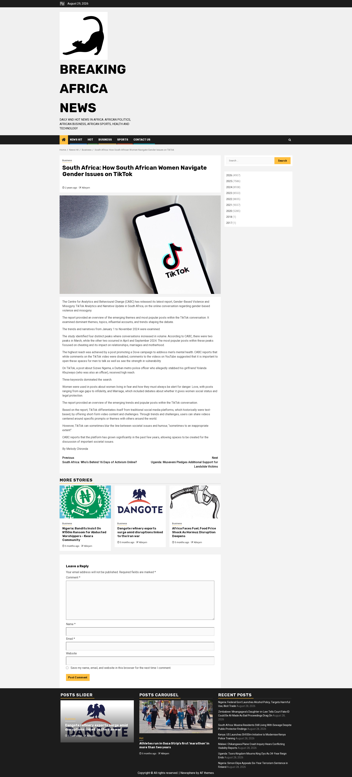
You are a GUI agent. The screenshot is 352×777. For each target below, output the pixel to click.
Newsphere (187, 773)
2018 (229, 216)
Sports (122, 139)
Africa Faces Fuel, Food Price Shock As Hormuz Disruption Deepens (194, 532)
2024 (229, 187)
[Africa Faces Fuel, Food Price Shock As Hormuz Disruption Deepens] (195, 501)
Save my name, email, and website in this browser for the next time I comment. (121, 668)
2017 (229, 223)
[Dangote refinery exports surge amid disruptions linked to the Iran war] (140, 501)
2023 (229, 193)
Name (71, 624)
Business (105, 139)
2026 (229, 175)
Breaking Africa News (93, 88)
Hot (90, 139)
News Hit (76, 139)
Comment (73, 577)
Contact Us (141, 139)
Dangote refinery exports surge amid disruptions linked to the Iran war (140, 532)
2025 (229, 181)
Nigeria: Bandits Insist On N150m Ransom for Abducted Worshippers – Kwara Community (84, 534)
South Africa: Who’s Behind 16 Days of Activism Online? (99, 460)
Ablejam (86, 187)
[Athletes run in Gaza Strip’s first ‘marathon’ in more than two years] (176, 716)
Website (71, 653)
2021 (229, 205)
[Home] (64, 140)
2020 (229, 211)
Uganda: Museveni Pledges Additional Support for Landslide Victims (184, 462)
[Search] (289, 139)
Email (70, 638)
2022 (229, 199)
